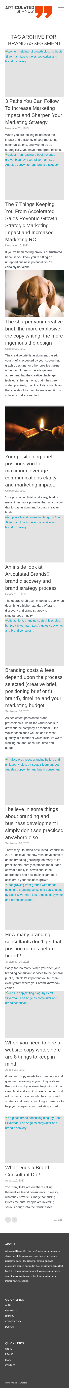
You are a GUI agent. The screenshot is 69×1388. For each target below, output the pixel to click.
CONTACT (10, 1365)
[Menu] (59, 9)
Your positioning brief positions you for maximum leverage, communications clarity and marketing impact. (30, 470)
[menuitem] (59, 9)
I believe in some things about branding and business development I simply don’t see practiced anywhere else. (34, 823)
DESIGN (9, 1327)
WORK (8, 1349)
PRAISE (9, 1354)
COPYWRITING (13, 1321)
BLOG (8, 1360)
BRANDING (11, 1310)
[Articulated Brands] (28, 11)
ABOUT (9, 1305)
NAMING (9, 1316)
